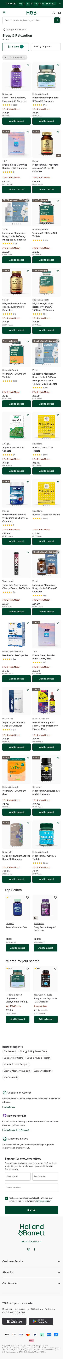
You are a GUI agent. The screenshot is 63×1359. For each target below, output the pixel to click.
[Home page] (31, 12)
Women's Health (42, 1070)
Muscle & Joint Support (16, 1064)
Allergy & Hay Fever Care (33, 1051)
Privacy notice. (43, 1201)
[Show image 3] (16, 88)
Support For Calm (13, 1057)
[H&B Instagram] (28, 1249)
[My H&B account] (54, 12)
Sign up (31, 1210)
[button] (46, 47)
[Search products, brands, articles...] (57, 20)
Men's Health (11, 1077)
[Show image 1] (12, 88)
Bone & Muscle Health (38, 1057)
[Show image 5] (20, 88)
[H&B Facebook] (34, 1249)
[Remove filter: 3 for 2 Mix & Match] (5, 57)
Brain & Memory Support (17, 1070)
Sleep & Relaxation (16, 29)
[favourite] (27, 897)
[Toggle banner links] (60, 4)
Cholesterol (10, 1051)
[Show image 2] (14, 88)
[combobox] (28, 20)
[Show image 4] (18, 88)
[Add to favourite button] (27, 65)
